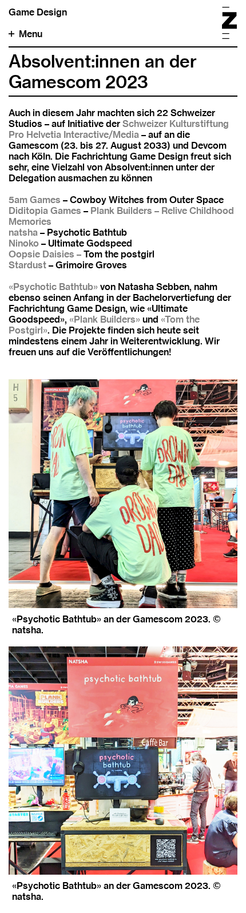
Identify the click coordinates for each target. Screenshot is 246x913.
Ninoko (24, 243)
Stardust (27, 265)
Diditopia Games (45, 211)
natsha (23, 233)
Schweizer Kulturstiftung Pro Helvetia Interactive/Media (119, 129)
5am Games (35, 200)
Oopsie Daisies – (45, 254)
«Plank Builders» (104, 319)
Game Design (38, 12)
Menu (30, 34)
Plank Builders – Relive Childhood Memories (121, 216)
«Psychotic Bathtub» (53, 287)
